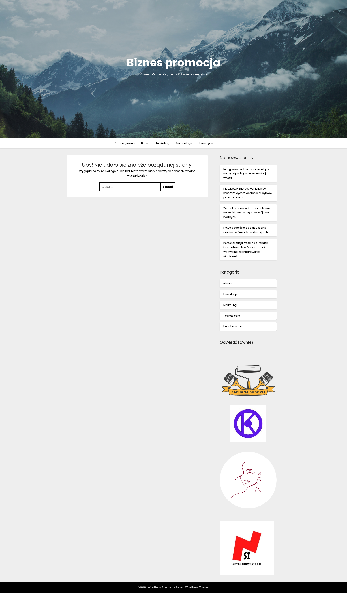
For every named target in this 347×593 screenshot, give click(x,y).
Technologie (184, 143)
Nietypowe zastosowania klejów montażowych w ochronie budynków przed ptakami (247, 193)
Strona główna (125, 143)
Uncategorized (233, 326)
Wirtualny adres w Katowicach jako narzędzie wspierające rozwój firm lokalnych (246, 212)
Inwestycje (206, 143)
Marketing (162, 143)
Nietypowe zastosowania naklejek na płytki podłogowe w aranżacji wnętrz (246, 173)
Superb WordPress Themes (193, 587)
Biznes (145, 143)
